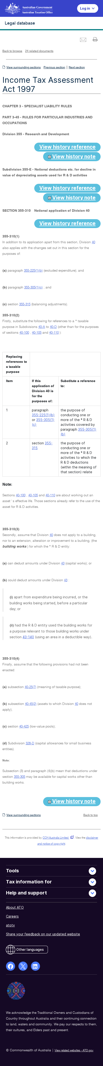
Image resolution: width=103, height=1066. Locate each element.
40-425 (24, 726)
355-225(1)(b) (33, 270)
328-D (30, 743)
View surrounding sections (23, 67)
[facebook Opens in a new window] (10, 966)
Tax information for (29, 882)
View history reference (67, 147)
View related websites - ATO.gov (74, 1050)
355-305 (19, 777)
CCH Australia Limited (57, 837)
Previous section (54, 67)
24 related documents (39, 51)
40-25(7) (30, 687)
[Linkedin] (35, 966)
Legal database (20, 23)
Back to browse (12, 51)
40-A (41, 327)
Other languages (30, 949)
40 (93, 242)
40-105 (36, 332)
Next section (77, 67)
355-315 (24, 304)
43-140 (28, 637)
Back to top (90, 815)
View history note (73, 156)
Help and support (26, 893)
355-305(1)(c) (33, 287)
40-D (53, 327)
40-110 (54, 332)
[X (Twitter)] (23, 966)
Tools (12, 871)
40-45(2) (30, 704)
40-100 (24, 332)
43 (62, 563)
